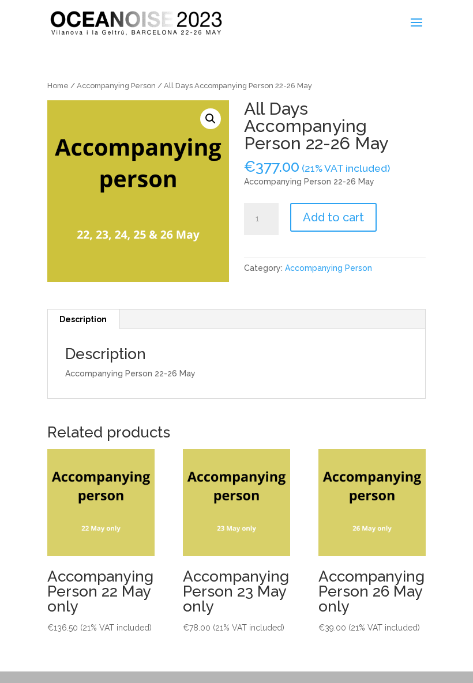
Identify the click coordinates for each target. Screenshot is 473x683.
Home (58, 85)
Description (83, 319)
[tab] (83, 319)
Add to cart (333, 217)
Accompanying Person (116, 85)
